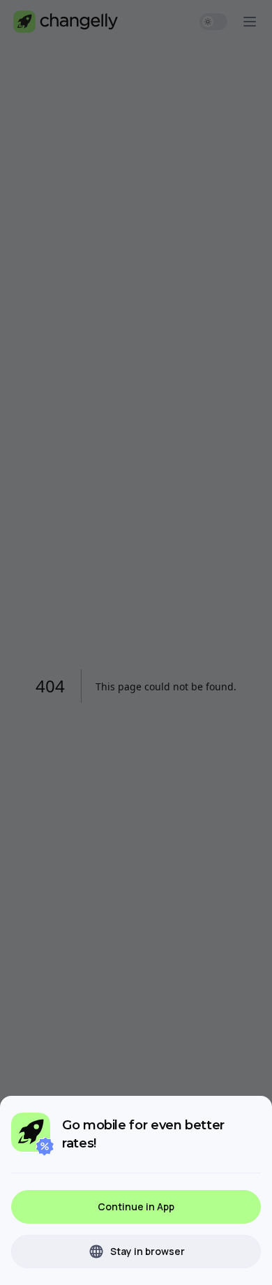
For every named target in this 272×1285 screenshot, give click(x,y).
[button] (136, 1207)
